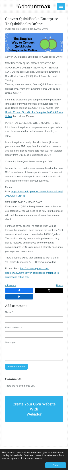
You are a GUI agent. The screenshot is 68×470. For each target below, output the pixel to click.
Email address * (13, 327)
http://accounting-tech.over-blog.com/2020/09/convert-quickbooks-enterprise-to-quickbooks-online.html (32, 272)
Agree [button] (56, 465)
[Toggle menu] (61, 6)
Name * (9, 312)
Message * (10, 342)
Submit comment (16, 366)
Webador (34, 414)
